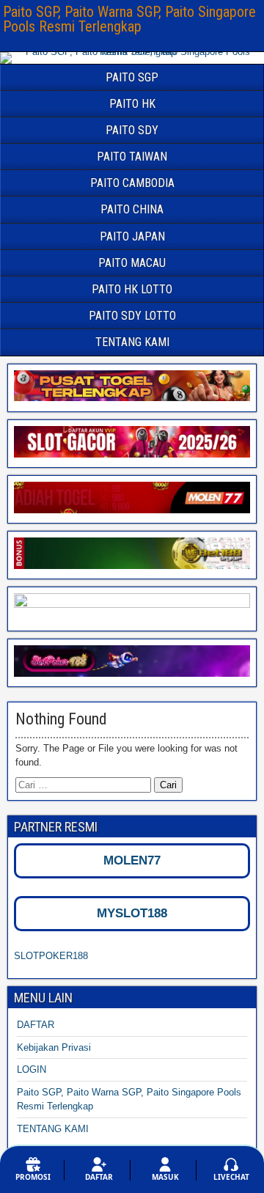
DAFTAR (35, 1024)
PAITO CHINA (132, 209)
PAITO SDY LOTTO (132, 316)
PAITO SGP (132, 77)
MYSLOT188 (132, 913)
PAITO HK (132, 104)
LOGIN (31, 1069)
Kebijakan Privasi (54, 1047)
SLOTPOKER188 (51, 955)
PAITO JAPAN (132, 236)
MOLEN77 (132, 860)
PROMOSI (33, 1177)
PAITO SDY (132, 130)
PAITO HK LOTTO (132, 289)
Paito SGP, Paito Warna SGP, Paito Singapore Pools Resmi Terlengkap (129, 19)
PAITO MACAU (132, 263)
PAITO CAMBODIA (132, 183)
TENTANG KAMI (132, 342)
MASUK (165, 1177)
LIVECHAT (231, 1177)
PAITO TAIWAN (132, 157)
